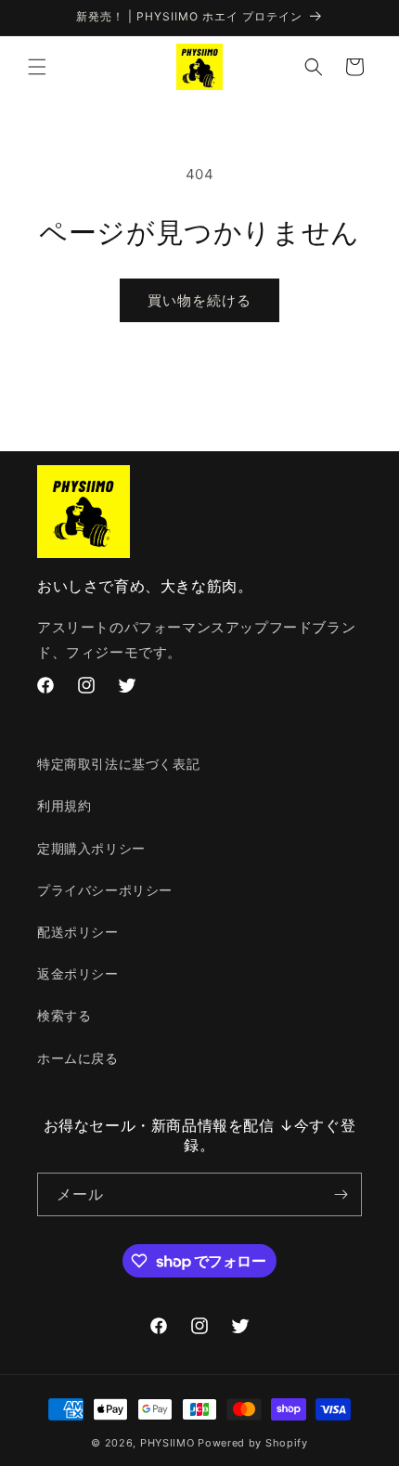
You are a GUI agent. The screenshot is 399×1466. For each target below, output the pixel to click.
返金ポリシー (78, 973)
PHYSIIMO (169, 1442)
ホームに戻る (78, 1058)
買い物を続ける (199, 300)
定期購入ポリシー (91, 848)
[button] (37, 66)
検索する (64, 1015)
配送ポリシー (78, 932)
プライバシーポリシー (105, 890)
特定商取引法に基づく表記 (118, 764)
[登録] (340, 1194)
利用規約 (64, 805)
